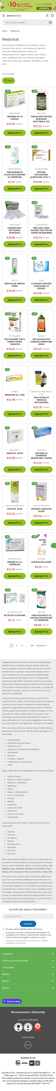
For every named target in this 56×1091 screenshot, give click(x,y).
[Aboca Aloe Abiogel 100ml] (15, 266)
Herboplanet (14, 113)
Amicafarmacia (14, 169)
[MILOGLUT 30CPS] (15, 436)
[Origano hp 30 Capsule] (15, 99)
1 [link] (11, 645)
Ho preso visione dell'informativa (24, 929)
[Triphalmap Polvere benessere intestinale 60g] (41, 99)
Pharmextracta (14, 559)
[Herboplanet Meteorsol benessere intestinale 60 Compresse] (15, 211)
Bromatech (15, 450)
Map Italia (41, 113)
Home (4, 31)
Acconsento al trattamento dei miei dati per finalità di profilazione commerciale (27, 942)
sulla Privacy (37, 929)
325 (32, 645)
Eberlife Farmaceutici (14, 506)
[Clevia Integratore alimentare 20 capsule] (41, 266)
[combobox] (28, 22)
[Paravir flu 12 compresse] (15, 545)
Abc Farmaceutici (14, 612)
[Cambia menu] (3, 15)
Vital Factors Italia (41, 506)
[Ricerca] (50, 22)
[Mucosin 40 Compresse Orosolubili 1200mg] (41, 436)
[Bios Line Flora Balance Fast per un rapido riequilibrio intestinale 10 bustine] (41, 211)
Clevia (41, 280)
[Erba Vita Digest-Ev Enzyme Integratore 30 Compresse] (41, 598)
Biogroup (41, 450)
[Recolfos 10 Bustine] (15, 598)
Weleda (41, 336)
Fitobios (14, 392)
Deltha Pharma (41, 169)
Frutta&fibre (14, 336)
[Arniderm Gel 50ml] (15, 378)
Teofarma (41, 559)
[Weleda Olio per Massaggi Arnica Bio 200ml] (41, 322)
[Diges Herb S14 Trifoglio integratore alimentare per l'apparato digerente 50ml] (41, 378)
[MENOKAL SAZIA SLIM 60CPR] (41, 492)
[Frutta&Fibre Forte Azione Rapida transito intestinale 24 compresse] (15, 322)
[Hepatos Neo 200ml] (41, 545)
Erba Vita (41, 612)
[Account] (47, 15)
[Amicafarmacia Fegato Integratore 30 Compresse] (15, 155)
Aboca (14, 280)
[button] (53, 545)
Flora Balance (41, 225)
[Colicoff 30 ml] (15, 492)
